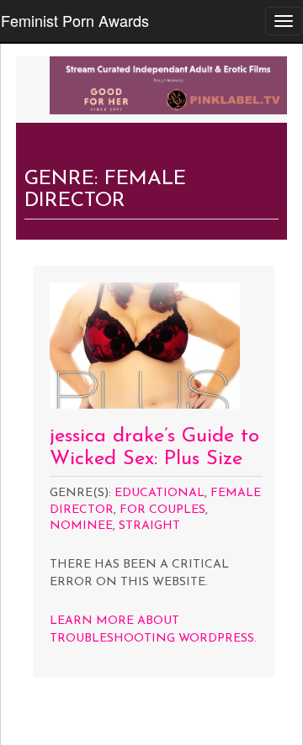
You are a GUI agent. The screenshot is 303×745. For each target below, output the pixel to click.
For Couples (162, 510)
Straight (149, 526)
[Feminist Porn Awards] (168, 83)
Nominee (81, 526)
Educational (159, 493)
